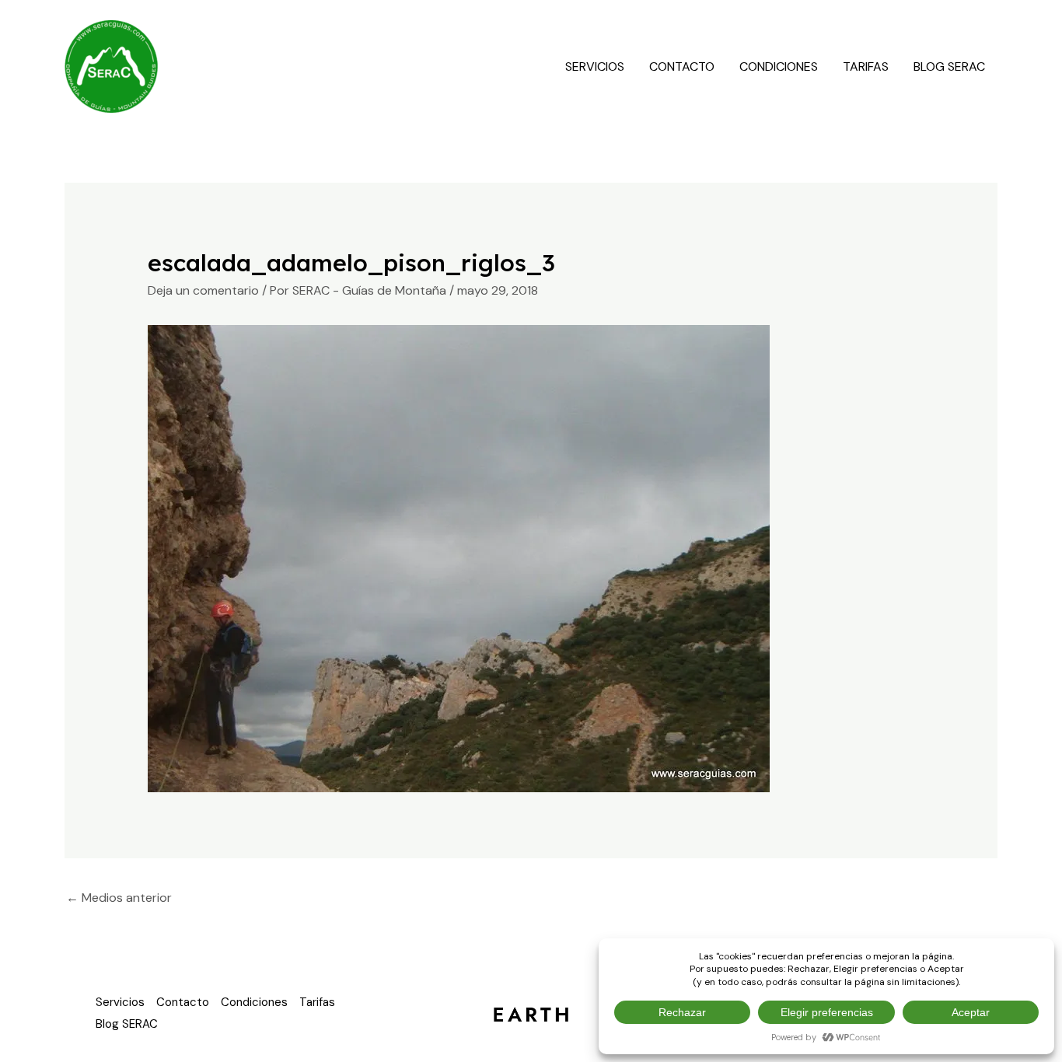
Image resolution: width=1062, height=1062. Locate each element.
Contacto (681, 66)
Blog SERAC (949, 66)
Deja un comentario (203, 290)
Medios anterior (119, 897)
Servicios (594, 66)
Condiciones (778, 66)
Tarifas (866, 66)
